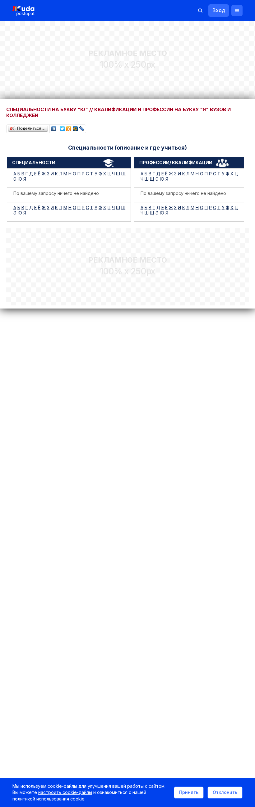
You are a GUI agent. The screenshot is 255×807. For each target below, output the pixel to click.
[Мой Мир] (75, 127)
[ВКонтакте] (54, 127)
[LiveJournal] (82, 127)
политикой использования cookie (48, 798)
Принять (188, 792)
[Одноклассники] (69, 127)
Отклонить (225, 792)
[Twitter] (62, 127)
